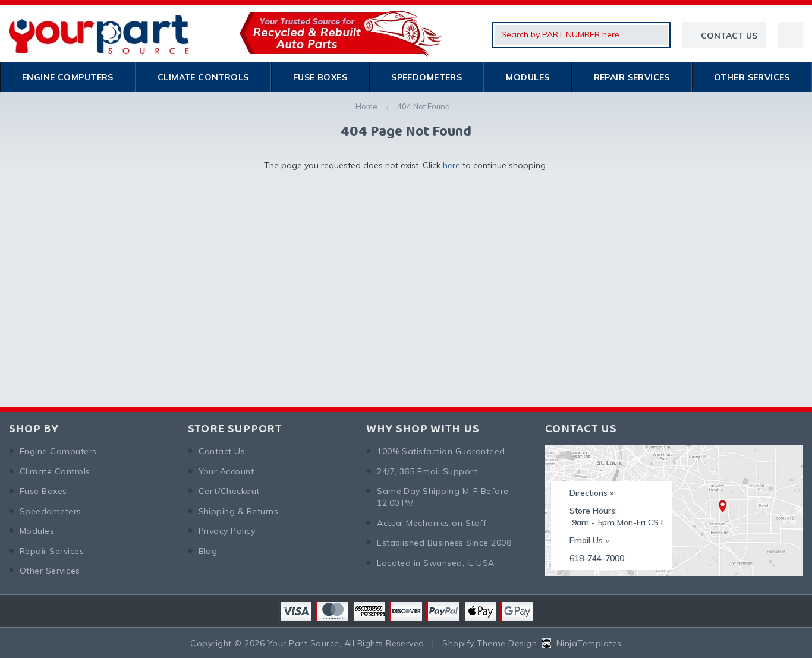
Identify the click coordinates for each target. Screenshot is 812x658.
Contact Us (222, 451)
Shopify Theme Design (489, 643)
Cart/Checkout (229, 491)
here (451, 165)
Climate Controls (203, 77)
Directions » (591, 492)
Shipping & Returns (239, 511)
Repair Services (632, 77)
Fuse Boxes (320, 77)
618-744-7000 (596, 558)
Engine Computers (68, 77)
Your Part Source (303, 643)
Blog (208, 551)
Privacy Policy (227, 530)
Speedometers (426, 77)
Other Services (752, 77)
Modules (527, 77)
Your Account (226, 471)
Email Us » (589, 540)
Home (366, 106)
